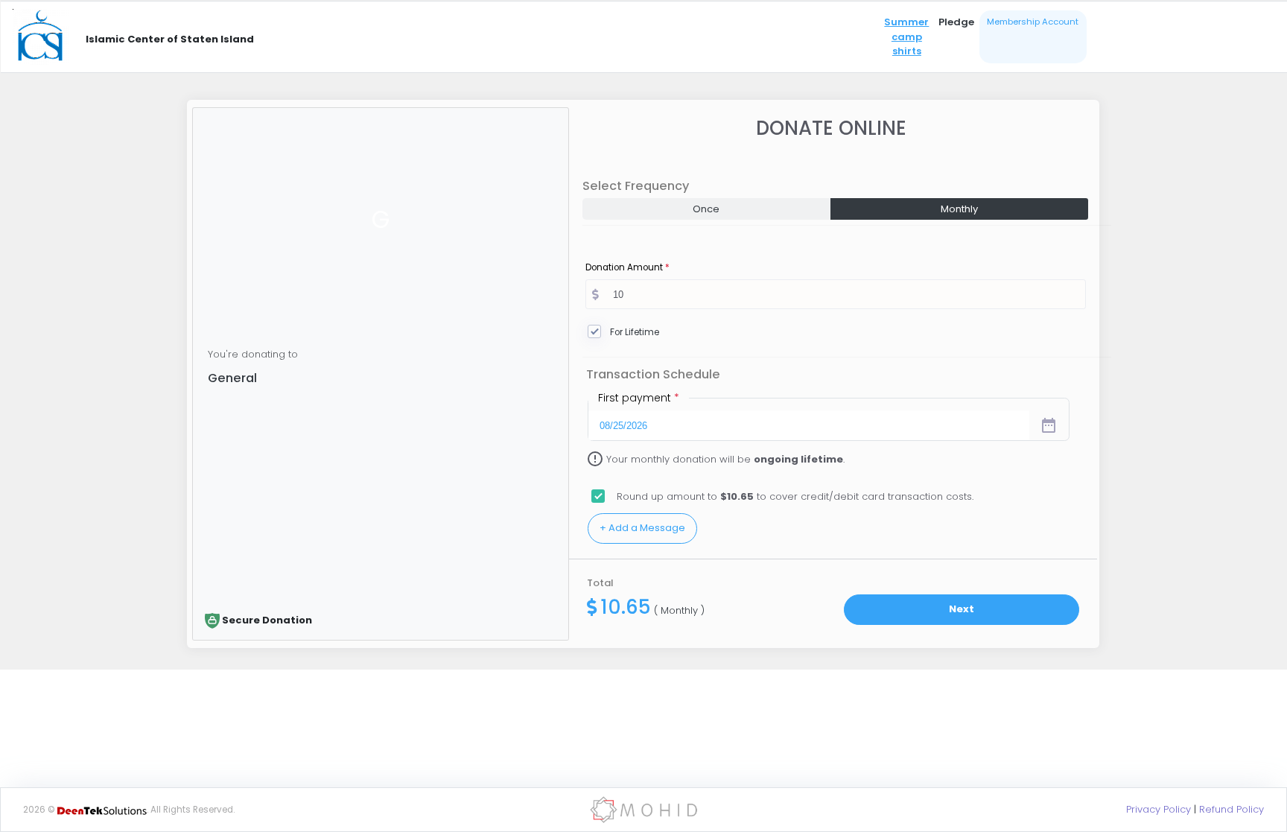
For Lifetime (634, 332)
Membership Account (1032, 22)
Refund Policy (1231, 809)
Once (706, 209)
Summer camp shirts (906, 36)
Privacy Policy (1158, 809)
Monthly (959, 209)
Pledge (956, 22)
